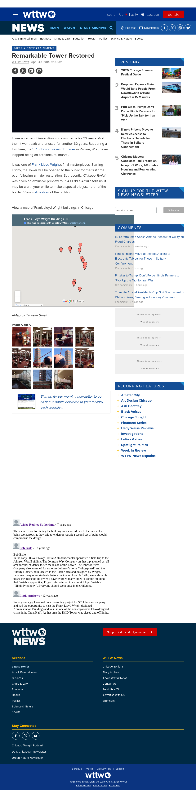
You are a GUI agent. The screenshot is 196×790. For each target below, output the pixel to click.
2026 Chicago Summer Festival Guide (137, 72)
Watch (69, 28)
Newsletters (151, 28)
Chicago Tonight (133, 417)
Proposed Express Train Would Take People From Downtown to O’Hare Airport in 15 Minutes (138, 90)
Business (45, 38)
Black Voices (131, 411)
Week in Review (133, 450)
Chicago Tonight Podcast (27, 745)
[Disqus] (61, 466)
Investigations (132, 433)
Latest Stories (20, 666)
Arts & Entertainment (24, 38)
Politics (103, 38)
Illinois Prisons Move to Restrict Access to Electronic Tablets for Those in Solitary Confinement (137, 138)
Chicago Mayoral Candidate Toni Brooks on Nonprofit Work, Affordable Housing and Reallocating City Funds (139, 165)
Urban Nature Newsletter (27, 758)
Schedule (77, 768)
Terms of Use (100, 785)
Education (79, 38)
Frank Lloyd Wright (46, 164)
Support (120, 768)
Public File (114, 785)
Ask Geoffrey (131, 406)
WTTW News (20, 62)
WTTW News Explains (139, 455)
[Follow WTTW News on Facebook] (164, 27)
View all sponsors (149, 321)
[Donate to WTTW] (98, 775)
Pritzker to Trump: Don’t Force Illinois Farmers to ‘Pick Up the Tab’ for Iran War (138, 113)
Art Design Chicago (136, 400)
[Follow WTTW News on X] (172, 27)
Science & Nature (121, 38)
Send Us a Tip (111, 689)
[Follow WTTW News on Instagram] (180, 27)
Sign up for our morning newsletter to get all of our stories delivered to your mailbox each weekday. (71, 402)
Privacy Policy (83, 785)
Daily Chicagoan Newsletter (29, 751)
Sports (139, 38)
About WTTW (104, 768)
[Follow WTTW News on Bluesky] (188, 27)
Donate (173, 14)
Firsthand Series (134, 422)
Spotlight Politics (134, 444)
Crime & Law (62, 38)
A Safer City (130, 395)
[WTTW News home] (28, 28)
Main (54, 28)
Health (92, 38)
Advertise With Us (114, 695)
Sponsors (109, 701)
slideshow (41, 192)
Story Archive (93, 28)
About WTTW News (115, 678)
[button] (21, 336)
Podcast (130, 28)
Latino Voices (131, 439)
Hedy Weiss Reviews (137, 428)
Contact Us (109, 684)
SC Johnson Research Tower (53, 149)
